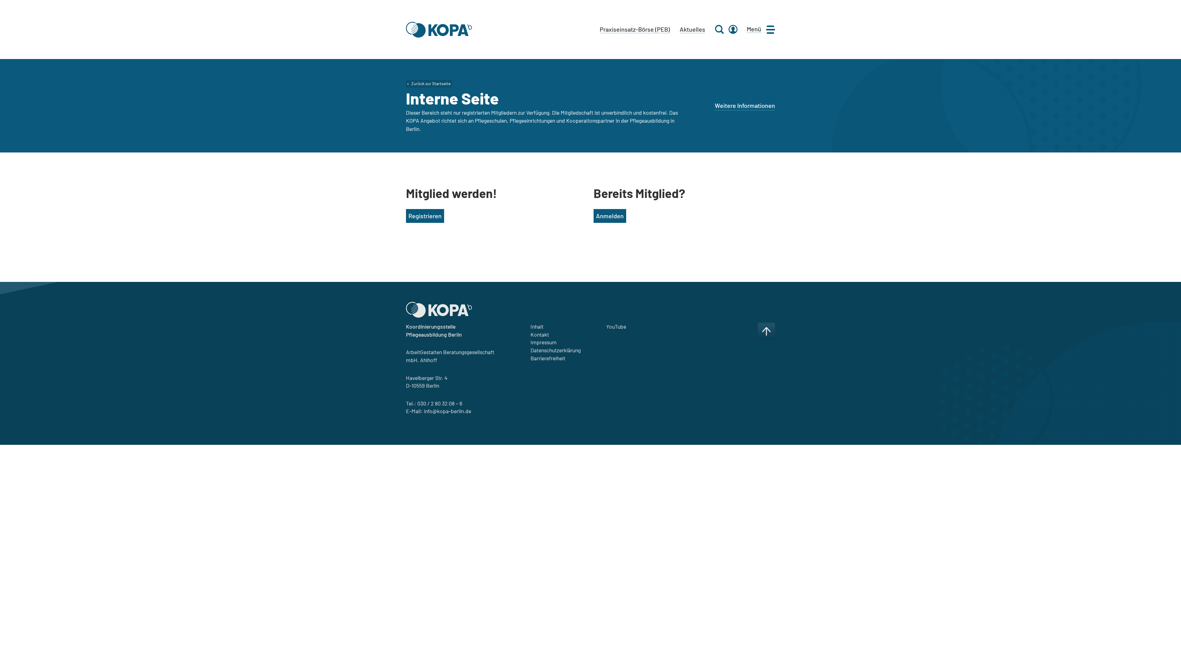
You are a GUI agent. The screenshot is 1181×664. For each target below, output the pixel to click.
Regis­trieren (425, 215)
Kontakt (540, 334)
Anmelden (610, 215)
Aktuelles (692, 29)
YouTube (616, 326)
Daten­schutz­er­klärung (556, 350)
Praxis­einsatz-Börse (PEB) (635, 29)
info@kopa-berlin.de (447, 411)
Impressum (544, 342)
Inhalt (537, 326)
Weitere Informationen (745, 105)
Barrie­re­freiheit (548, 358)
